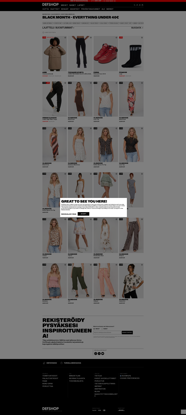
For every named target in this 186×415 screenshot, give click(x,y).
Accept (83, 214)
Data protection (65, 209)
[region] (93, 207)
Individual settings (68, 214)
